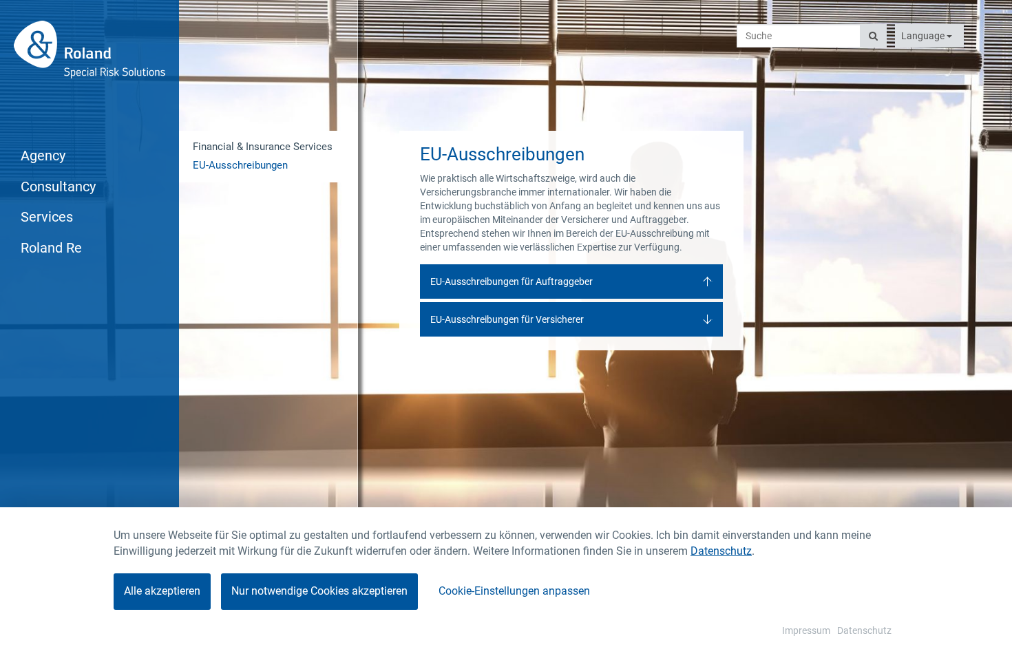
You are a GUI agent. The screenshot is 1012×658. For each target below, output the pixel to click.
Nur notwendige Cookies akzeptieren (319, 590)
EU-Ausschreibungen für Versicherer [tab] (507, 319)
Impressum (806, 630)
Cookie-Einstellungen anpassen (514, 590)
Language (924, 35)
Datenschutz (721, 551)
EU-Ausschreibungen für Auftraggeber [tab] (511, 281)
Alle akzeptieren (162, 590)
